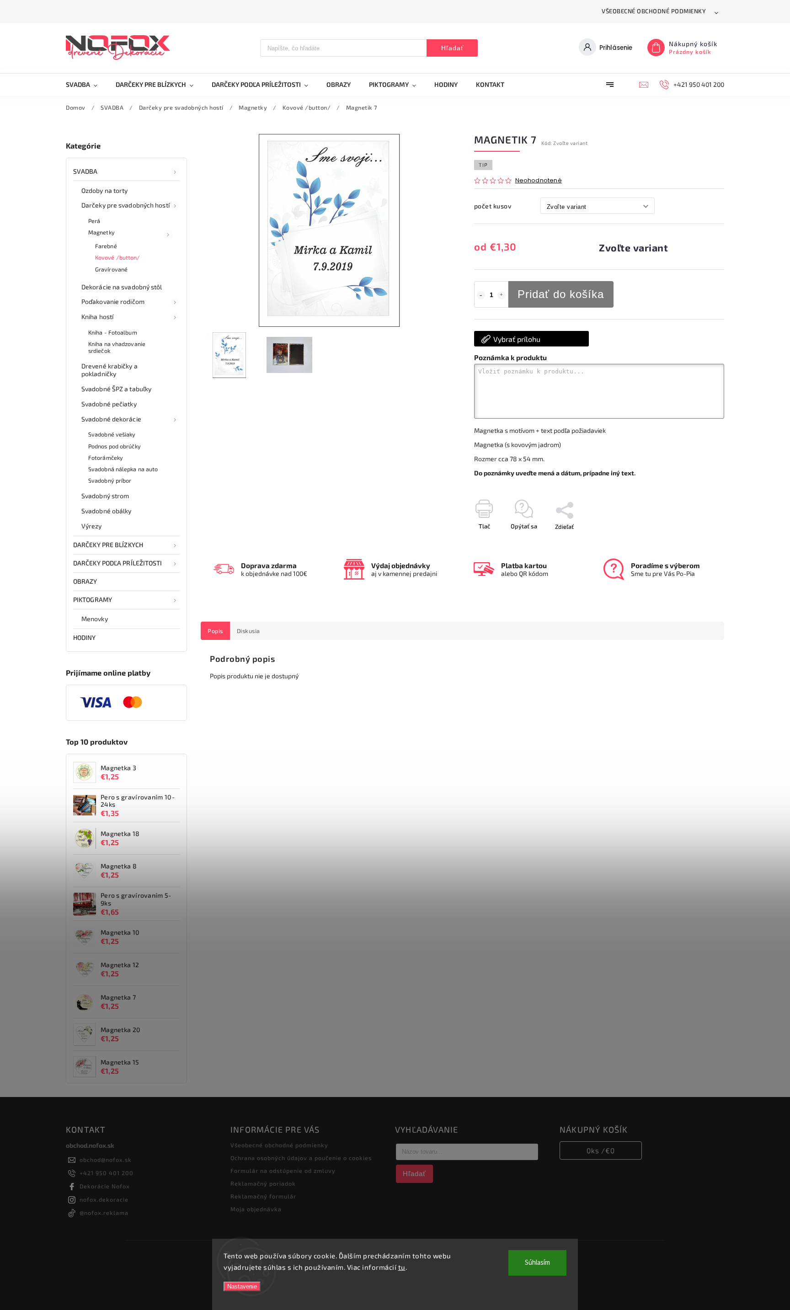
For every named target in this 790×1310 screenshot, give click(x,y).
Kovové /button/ (117, 257)
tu (402, 1267)
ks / (601, 1150)
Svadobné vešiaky (112, 434)
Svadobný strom (105, 496)
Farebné (106, 246)
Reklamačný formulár (263, 1196)
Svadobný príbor (110, 480)
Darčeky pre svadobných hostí (125, 205)
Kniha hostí (97, 316)
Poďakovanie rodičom (112, 301)
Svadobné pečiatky (109, 404)
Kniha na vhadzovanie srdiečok (116, 347)
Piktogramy (92, 599)
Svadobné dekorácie (111, 419)
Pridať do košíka (561, 294)
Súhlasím (537, 1262)
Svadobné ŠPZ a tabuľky (116, 389)
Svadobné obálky (106, 511)
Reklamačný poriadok (263, 1183)
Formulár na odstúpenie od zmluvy (283, 1170)
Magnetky (101, 232)
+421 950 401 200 (106, 1173)
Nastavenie (242, 1286)
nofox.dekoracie (104, 1199)
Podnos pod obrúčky (114, 446)
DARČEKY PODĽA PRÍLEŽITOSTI (117, 563)
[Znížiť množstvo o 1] (481, 295)
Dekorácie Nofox (105, 1186)
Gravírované (111, 269)
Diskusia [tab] (248, 630)
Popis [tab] (215, 630)
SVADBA (85, 171)
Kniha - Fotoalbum (112, 332)
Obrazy (85, 581)
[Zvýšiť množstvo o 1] (501, 295)
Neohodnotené (538, 181)
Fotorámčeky (105, 457)
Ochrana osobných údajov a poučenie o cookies (301, 1157)
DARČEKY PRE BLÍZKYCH (108, 544)
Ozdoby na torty (104, 190)
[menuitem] (86, 84)
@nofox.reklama (104, 1212)
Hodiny (84, 637)
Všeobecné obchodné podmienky (654, 11)
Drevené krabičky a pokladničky (109, 370)
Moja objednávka (256, 1209)
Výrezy (91, 526)
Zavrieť (693, 542)
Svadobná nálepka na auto (123, 469)
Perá (94, 220)
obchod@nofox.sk (106, 1159)
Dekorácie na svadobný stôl (121, 287)
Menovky (94, 619)
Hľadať (452, 48)
